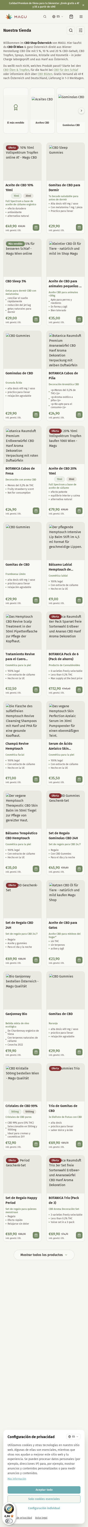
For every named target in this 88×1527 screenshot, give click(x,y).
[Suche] (45, 16)
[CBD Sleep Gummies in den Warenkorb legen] (79, 227)
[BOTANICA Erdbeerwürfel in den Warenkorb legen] (36, 510)
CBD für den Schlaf (66, 70)
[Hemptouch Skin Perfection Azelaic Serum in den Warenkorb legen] (79, 779)
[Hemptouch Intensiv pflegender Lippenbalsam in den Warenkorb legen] (79, 600)
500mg (15, 1111)
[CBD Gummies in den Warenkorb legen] (36, 414)
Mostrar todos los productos (41, 1255)
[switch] (9, 1521)
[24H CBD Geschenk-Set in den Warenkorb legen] (36, 960)
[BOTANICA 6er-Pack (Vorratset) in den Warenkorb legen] (79, 690)
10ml (16, 195)
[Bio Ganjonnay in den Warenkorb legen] (36, 1052)
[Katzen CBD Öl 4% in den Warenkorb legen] (79, 960)
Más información (17, 1478)
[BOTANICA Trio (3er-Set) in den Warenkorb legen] (79, 1235)
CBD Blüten (45, 74)
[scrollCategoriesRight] (81, 110)
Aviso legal (41, 1517)
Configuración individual (44, 1508)
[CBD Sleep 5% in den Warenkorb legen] (36, 319)
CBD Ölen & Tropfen (16, 70)
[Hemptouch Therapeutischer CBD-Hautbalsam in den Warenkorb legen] (36, 869)
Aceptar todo (44, 1490)
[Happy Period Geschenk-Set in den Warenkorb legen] (36, 1235)
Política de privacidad (20, 1517)
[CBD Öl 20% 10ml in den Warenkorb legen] (79, 510)
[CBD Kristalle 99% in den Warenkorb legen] (36, 1144)
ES (58, 16)
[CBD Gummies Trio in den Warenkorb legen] (79, 1144)
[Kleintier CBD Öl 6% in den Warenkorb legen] (79, 319)
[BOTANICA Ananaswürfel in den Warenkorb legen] (79, 414)
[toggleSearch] (71, 30)
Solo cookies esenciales (44, 1499)
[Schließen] (83, 5)
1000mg (29, 1111)
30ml (28, 195)
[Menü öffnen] (81, 16)
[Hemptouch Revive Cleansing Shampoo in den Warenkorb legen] (36, 779)
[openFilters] (81, 30)
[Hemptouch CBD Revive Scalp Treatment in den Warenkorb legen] (36, 690)
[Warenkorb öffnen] (71, 16)
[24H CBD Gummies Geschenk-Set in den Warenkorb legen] (79, 869)
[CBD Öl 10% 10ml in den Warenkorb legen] (36, 227)
